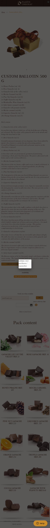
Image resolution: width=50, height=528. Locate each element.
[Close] (31, 259)
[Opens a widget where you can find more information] (40, 523)
